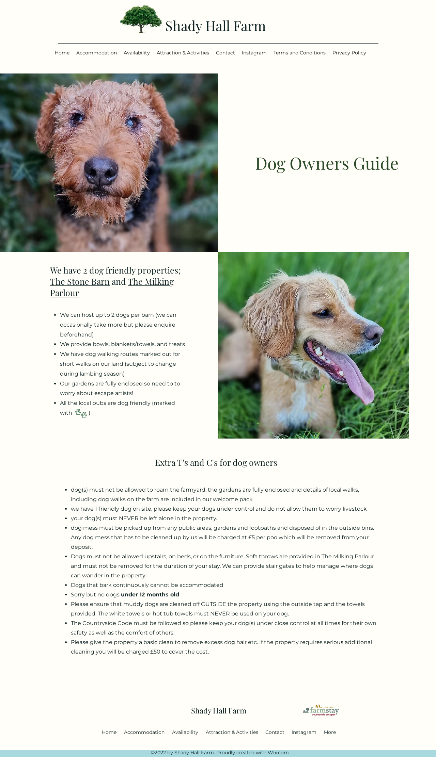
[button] (96, 53)
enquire (164, 325)
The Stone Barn (80, 281)
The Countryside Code (101, 623)
